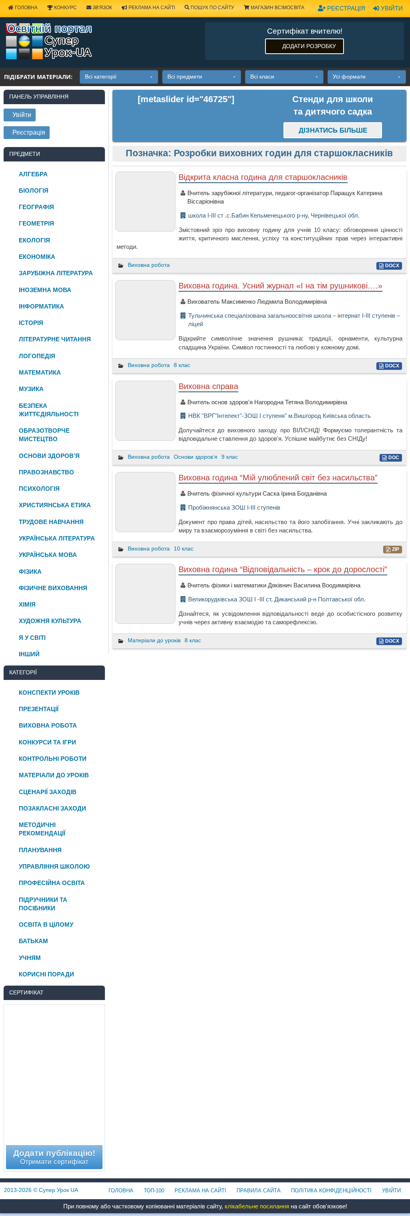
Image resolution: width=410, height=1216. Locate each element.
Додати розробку (309, 46)
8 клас (182, 365)
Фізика (30, 571)
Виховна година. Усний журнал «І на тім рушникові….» (280, 285)
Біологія (33, 190)
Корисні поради (46, 974)
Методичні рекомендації (42, 829)
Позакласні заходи (52, 808)
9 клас (229, 457)
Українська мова (48, 554)
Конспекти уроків (49, 692)
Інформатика (41, 306)
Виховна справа (208, 386)
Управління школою (54, 866)
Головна (26, 7)
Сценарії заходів (47, 791)
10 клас (183, 548)
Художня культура (50, 620)
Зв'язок (101, 7)
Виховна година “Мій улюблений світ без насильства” (278, 477)
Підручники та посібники (43, 903)
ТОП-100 (154, 1191)
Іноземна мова (45, 289)
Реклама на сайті (151, 7)
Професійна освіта (52, 882)
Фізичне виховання (53, 588)
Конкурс (65, 7)
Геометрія (36, 223)
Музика (31, 388)
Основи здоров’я (195, 457)
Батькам (33, 941)
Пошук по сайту (211, 7)
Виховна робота (149, 265)
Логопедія (37, 356)
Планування (40, 850)
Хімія (27, 604)
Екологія (34, 240)
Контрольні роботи (52, 758)
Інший (29, 654)
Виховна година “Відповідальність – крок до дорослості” (283, 569)
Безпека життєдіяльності (48, 409)
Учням (30, 957)
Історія (31, 322)
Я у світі (32, 637)
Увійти (391, 8)
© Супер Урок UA (41, 1190)
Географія (36, 207)
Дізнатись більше (333, 130)
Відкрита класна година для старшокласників (263, 177)
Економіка (37, 256)
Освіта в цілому (46, 924)
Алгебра (33, 174)
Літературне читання (55, 339)
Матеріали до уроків (154, 640)
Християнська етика (55, 505)
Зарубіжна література (56, 273)
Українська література (57, 538)
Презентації (38, 709)
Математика (40, 372)
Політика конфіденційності (331, 1191)
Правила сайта (259, 1191)
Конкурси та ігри (47, 742)
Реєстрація (345, 8)
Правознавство (46, 472)
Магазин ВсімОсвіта (276, 7)
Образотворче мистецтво (44, 434)
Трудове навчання (51, 521)
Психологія (39, 488)
